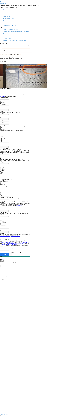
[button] (0, 0)
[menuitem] (0, 2)
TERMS (23, 50)
